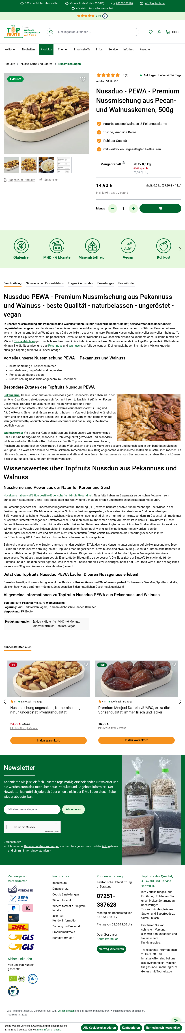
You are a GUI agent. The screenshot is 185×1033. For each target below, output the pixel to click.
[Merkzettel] (150, 32)
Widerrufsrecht (61, 900)
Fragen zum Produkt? (21, 180)
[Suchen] (51, 32)
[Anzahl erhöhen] (133, 208)
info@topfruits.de (155, 3)
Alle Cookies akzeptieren (99, 1027)
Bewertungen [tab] (105, 283)
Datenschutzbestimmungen (41, 846)
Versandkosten (66, 1010)
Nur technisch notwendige (163, 1027)
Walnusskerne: (13, 432)
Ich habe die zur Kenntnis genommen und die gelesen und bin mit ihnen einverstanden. (63, 848)
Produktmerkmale (63, 932)
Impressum (59, 883)
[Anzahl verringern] (112, 208)
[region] (46, 123)
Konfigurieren (131, 1027)
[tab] (12, 283)
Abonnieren (73, 809)
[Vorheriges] (4, 702)
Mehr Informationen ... (49, 1029)
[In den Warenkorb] (160, 208)
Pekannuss (55, 345)
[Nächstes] (180, 249)
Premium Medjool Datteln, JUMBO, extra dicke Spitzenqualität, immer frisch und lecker (135, 710)
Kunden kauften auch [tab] (17, 647)
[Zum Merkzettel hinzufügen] (82, 79)
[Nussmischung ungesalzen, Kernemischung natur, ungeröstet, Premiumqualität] (48, 679)
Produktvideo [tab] (126, 283)
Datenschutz (60, 888)
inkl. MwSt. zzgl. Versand (112, 192)
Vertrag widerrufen (111, 949)
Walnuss (74, 345)
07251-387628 (124, 3)
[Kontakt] (176, 1021)
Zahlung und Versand (66, 926)
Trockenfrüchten (24, 341)
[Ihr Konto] (159, 32)
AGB (104, 846)
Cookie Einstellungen (65, 894)
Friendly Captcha (52, 831)
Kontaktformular (62, 938)
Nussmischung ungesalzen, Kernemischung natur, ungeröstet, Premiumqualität (45, 710)
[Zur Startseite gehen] (22, 31)
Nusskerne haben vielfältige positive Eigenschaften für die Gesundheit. (48, 495)
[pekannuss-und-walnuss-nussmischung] (46, 113)
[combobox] (97, 32)
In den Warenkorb (48, 740)
